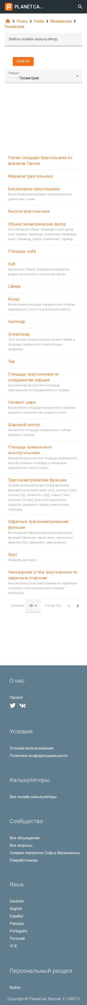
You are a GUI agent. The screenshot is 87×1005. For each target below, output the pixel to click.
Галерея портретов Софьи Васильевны (45, 853)
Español (16, 916)
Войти (15, 987)
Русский (17, 938)
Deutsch (17, 901)
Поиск (22, 21)
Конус (14, 299)
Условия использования (31, 748)
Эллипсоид (18, 334)
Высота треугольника (29, 211)
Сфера (14, 286)
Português (18, 931)
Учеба (39, 21)
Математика (61, 21)
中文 (13, 946)
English (16, 908)
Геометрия (14, 26)
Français (17, 923)
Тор (11, 361)
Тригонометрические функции (37, 480)
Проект (16, 697)
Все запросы (21, 845)
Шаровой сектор (24, 424)
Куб (11, 264)
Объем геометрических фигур (37, 224)
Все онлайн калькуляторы (33, 797)
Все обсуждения (24, 838)
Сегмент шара (21, 402)
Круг (12, 554)
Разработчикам (23, 860)
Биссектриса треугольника (34, 189)
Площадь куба (22, 251)
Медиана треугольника (30, 176)
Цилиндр (16, 321)
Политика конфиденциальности (38, 755)
